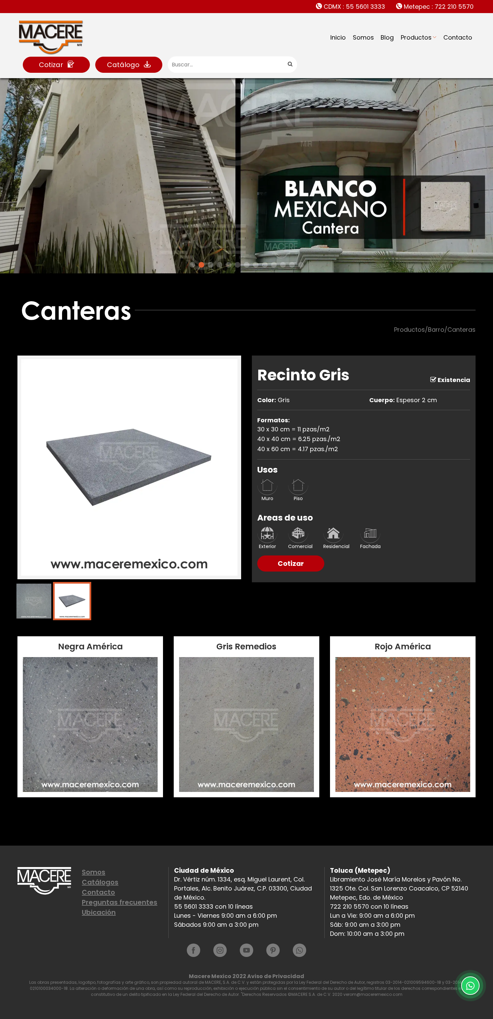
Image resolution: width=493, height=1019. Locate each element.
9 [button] (265, 265)
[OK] (289, 64)
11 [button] (283, 265)
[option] (246, 175)
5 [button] (228, 265)
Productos (416, 37)
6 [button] (237, 265)
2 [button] (201, 265)
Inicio (338, 37)
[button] (21, 177)
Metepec (438, 6)
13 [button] (301, 265)
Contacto (457, 37)
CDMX (353, 6)
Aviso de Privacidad (275, 976)
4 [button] (219, 265)
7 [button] (247, 265)
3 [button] (210, 265)
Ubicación (99, 912)
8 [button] (256, 265)
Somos (363, 37)
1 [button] (192, 265)
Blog (387, 37)
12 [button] (292, 265)
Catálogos (100, 882)
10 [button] (274, 265)
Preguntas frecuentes (119, 902)
